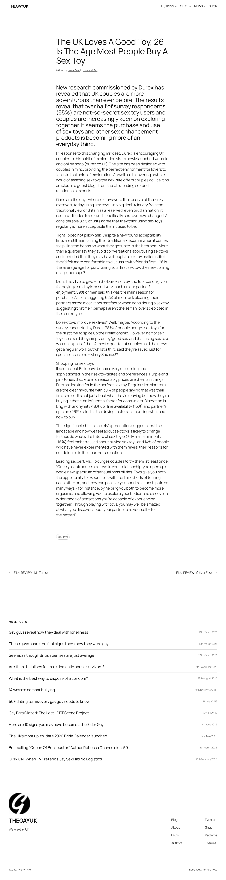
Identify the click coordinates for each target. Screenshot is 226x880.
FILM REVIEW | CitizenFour (194, 572)
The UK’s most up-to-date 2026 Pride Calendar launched (58, 736)
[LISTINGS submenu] (176, 6)
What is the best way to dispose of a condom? (48, 678)
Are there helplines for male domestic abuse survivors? (56, 667)
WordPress (211, 869)
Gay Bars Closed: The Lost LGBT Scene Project (49, 713)
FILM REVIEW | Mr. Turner (31, 572)
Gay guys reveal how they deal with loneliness (48, 632)
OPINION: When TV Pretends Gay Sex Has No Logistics (55, 759)
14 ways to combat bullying (32, 690)
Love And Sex (90, 70)
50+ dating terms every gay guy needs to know (49, 701)
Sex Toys (63, 537)
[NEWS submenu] (205, 6)
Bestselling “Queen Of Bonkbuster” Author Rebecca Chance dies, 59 (68, 747)
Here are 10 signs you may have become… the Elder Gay (56, 724)
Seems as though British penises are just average (51, 655)
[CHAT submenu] (190, 6)
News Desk (74, 70)
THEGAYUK (18, 6)
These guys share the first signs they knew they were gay (58, 644)
